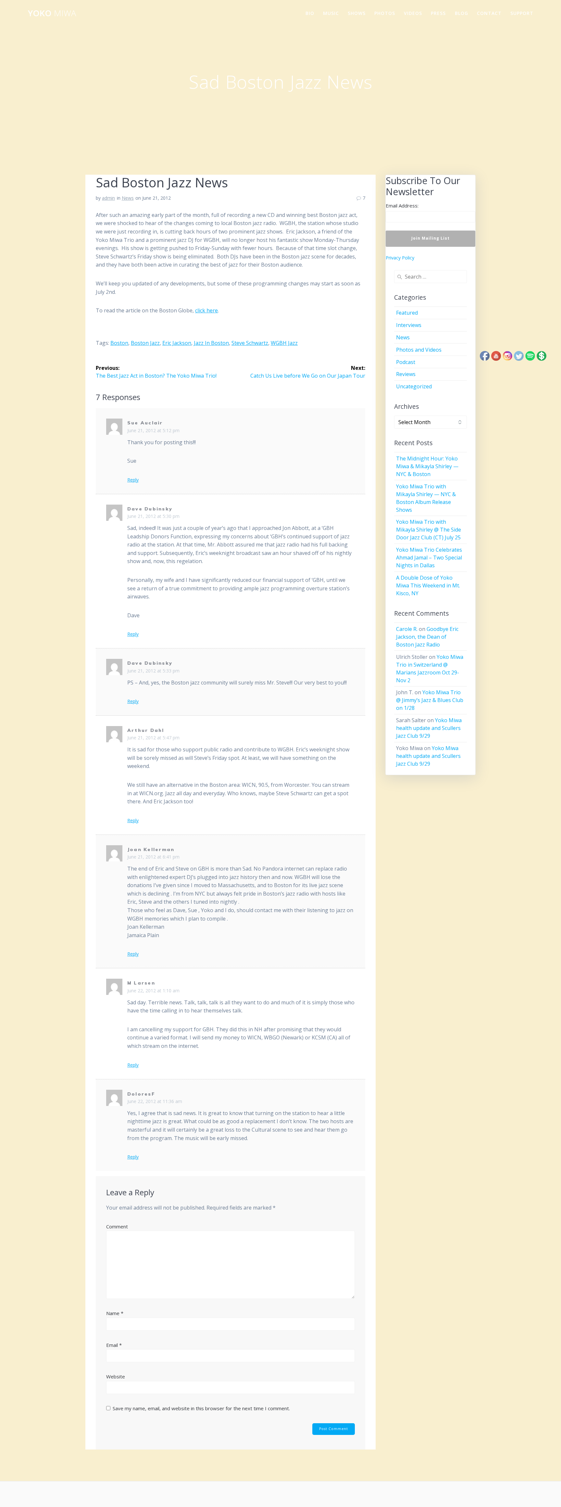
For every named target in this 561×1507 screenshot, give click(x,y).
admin (108, 198)
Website (115, 1376)
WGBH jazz (284, 342)
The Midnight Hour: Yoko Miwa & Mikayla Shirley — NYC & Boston (427, 466)
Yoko (52, 13)
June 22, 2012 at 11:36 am (154, 1101)
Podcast (405, 362)
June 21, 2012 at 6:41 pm (153, 857)
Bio (309, 13)
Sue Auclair (145, 423)
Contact (489, 13)
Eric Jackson (176, 342)
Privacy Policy (400, 258)
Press (438, 13)
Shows (357, 13)
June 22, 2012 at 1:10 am (153, 990)
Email (114, 1345)
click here (206, 310)
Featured (407, 312)
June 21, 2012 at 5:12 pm (153, 430)
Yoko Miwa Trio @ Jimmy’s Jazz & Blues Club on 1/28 (429, 700)
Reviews (406, 374)
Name (114, 1313)
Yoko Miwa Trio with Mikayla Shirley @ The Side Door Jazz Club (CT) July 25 (428, 529)
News (128, 198)
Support (521, 13)
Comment (117, 1226)
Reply (133, 480)
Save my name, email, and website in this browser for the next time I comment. (201, 1408)
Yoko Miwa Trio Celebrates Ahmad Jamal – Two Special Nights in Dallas (429, 557)
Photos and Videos (419, 349)
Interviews (408, 325)
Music (331, 13)
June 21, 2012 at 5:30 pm (153, 516)
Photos (384, 13)
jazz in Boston (211, 342)
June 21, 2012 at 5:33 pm (153, 671)
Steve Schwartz (249, 342)
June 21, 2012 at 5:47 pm (153, 738)
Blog (461, 13)
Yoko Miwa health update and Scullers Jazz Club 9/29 (429, 728)
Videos (413, 13)
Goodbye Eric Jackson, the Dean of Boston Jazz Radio (427, 636)
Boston (119, 342)
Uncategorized (414, 386)
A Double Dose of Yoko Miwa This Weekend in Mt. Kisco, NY (428, 585)
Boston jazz (145, 342)
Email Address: (402, 205)
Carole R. (407, 629)
